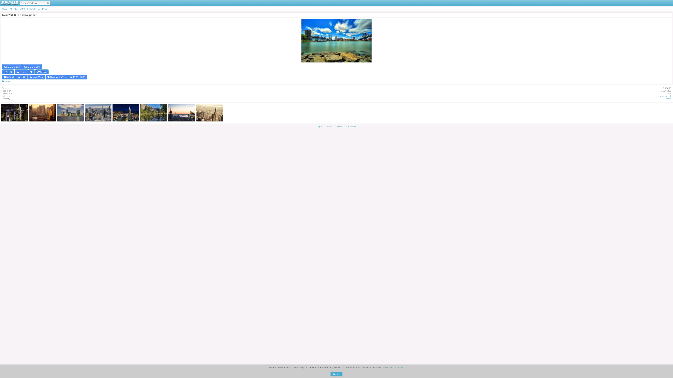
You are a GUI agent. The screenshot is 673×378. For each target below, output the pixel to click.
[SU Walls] (7, 3)
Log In (319, 126)
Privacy (329, 126)
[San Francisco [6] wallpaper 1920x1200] (126, 112)
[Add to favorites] (5, 71)
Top (11, 9)
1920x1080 (33, 66)
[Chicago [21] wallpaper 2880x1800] (42, 112)
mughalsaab (665, 96)
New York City (58, 77)
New (4, 9)
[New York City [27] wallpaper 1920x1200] (181, 112)
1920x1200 (13, 66)
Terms (339, 126)
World (10, 77)
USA (23, 77)
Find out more (397, 367)
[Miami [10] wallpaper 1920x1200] (70, 112)
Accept (336, 374)
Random (20, 9)
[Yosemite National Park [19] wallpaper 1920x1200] (153, 112)
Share (43, 71)
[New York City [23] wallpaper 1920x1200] (209, 112)
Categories (33, 9)
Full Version (351, 126)
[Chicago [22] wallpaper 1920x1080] (98, 112)
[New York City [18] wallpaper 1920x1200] (14, 112)
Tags (44, 9)
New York (37, 77)
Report (7, 81)
